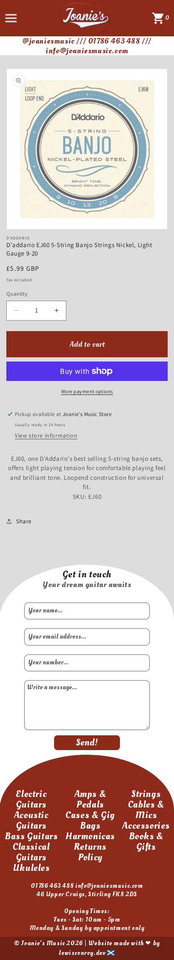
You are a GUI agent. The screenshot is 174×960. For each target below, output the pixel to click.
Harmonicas (90, 836)
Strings (145, 794)
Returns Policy (90, 852)
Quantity (16, 293)
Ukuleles (31, 868)
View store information (46, 435)
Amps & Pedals (90, 799)
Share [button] (24, 521)
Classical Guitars (31, 852)
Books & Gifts (146, 841)
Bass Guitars (31, 836)
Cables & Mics (146, 810)
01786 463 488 (52, 885)
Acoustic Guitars (31, 820)
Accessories (146, 825)
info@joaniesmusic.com (109, 885)
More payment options (87, 391)
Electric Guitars (31, 799)
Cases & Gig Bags (90, 820)
